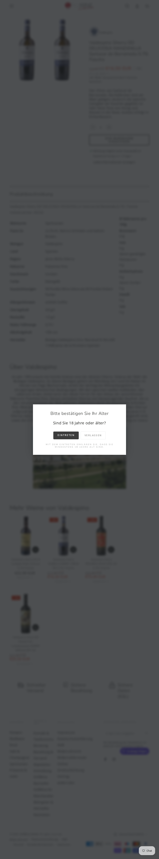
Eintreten (66, 435)
